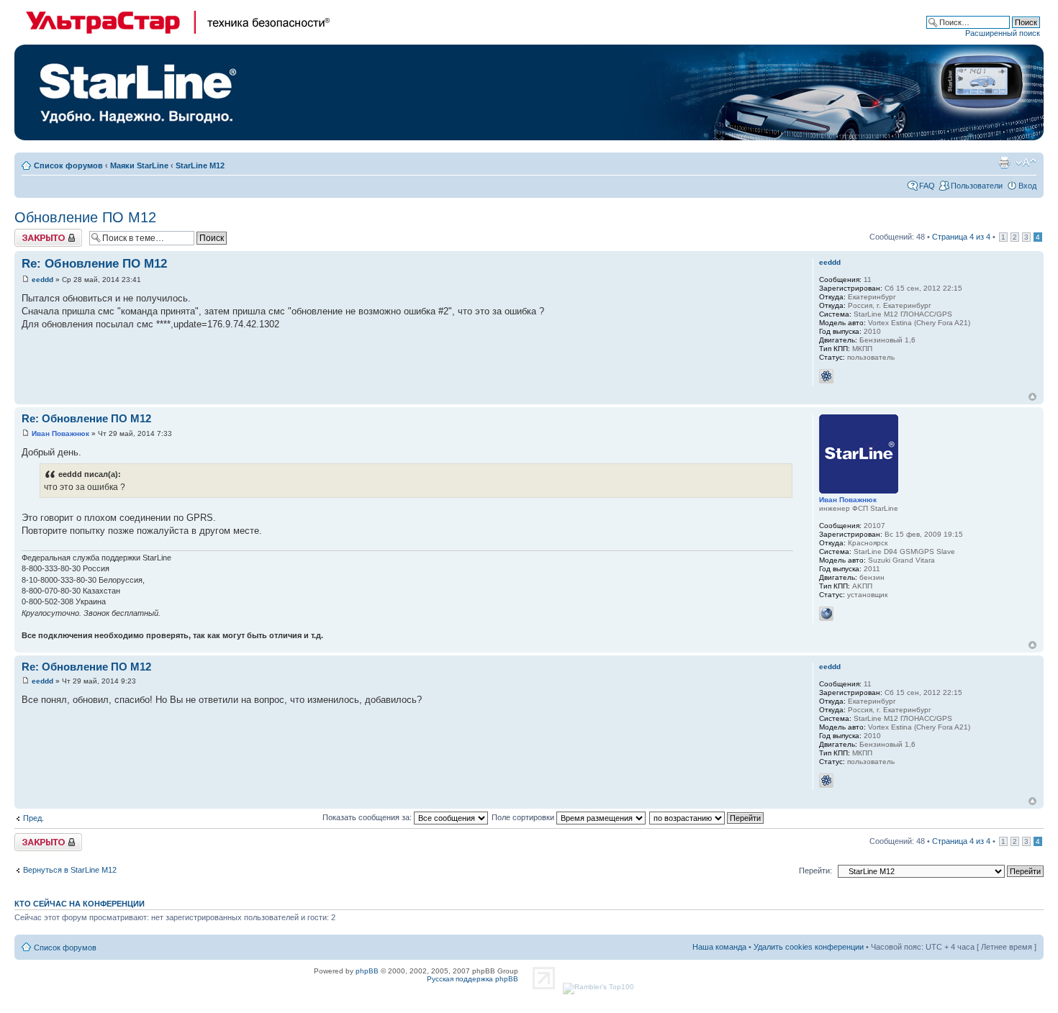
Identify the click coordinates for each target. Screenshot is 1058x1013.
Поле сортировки (524, 817)
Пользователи (977, 185)
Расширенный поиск (1002, 33)
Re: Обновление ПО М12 (94, 264)
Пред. (33, 818)
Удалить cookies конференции (809, 946)
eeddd (42, 279)
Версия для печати (1004, 162)
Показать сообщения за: (368, 817)
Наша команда (719, 946)
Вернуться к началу (1032, 397)
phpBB (367, 971)
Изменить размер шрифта (1026, 162)
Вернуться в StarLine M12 (70, 870)
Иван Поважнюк (60, 433)
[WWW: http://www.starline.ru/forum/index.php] (826, 614)
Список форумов (68, 165)
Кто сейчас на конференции (79, 903)
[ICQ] (826, 376)
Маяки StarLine (139, 165)
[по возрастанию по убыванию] (707, 817)
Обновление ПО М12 (85, 217)
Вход (1027, 185)
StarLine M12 (200, 165)
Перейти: (815, 870)
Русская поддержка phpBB (472, 979)
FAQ (927, 185)
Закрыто (29, 233)
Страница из (961, 236)
